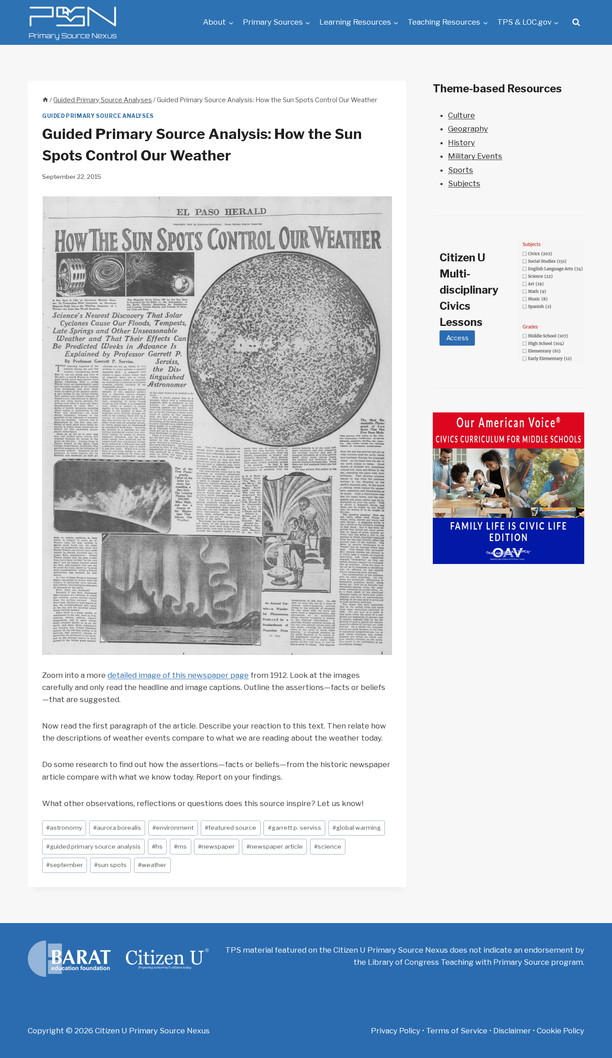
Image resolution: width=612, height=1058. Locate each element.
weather (152, 864)
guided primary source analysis (93, 846)
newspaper (216, 846)
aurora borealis (117, 827)
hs (157, 846)
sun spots (110, 864)
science (327, 846)
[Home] (45, 100)
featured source (230, 827)
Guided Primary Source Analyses (98, 116)
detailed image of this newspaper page (178, 675)
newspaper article (274, 846)
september (64, 864)
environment (173, 827)
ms (180, 846)
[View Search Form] (576, 22)
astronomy (64, 827)
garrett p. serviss (294, 827)
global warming (356, 827)
